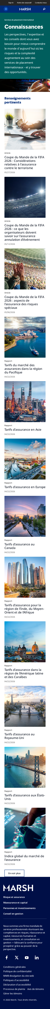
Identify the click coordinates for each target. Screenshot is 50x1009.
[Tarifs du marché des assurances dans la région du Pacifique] (25, 337)
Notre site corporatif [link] (24, 3)
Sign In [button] (10, 3)
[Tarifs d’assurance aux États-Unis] (25, 767)
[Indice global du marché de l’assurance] (25, 828)
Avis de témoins (35, 989)
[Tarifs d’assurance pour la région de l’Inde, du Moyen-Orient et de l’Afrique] (25, 577)
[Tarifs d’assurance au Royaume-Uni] (25, 706)
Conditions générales (14, 966)
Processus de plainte (14, 989)
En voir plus (14, 873)
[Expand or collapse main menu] (6, 9)
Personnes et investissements (19, 908)
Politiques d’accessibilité (16, 980)
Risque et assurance (14, 897)
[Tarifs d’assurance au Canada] (25, 516)
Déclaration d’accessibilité (17, 984)
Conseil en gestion (13, 913)
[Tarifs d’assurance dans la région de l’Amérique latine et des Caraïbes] (25, 641)
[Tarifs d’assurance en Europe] (25, 459)
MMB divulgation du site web (18, 975)
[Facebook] (6, 957)
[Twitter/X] (16, 957)
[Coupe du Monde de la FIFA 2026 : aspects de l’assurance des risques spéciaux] (25, 268)
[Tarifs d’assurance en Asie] (25, 401)
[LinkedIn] (36, 957)
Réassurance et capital (15, 902)
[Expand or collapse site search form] (44, 9)
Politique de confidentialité (17, 971)
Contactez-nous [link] (41, 3)
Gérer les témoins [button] (12, 993)
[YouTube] (26, 957)
